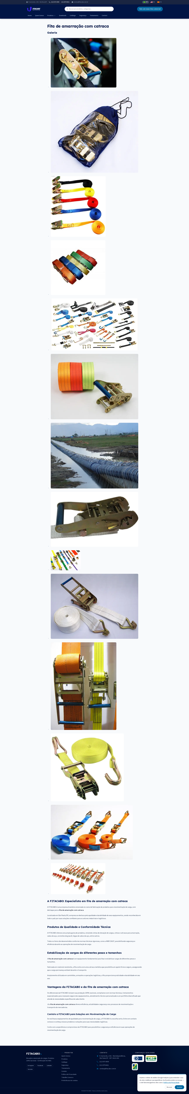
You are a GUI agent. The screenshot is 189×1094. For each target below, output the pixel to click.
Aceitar (179, 1087)
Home (30, 15)
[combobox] (89, 9)
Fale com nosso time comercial (150, 9)
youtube (30, 1069)
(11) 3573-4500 (55, 2)
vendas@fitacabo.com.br (81, 2)
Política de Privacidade (68, 1074)
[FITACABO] (33, 9)
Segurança (82, 15)
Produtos (50, 15)
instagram (31, 1066)
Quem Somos (39, 15)
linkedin (49, 1066)
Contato (104, 15)
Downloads (62, 15)
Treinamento (94, 15)
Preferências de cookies (69, 1080)
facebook (40, 1066)
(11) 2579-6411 (65, 2)
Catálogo (73, 15)
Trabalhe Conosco (67, 1077)
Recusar (169, 1087)
